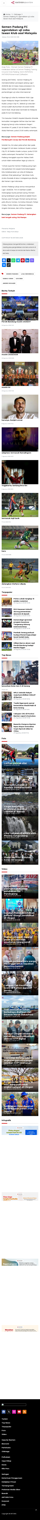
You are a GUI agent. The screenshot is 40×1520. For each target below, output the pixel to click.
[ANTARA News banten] (22, 3)
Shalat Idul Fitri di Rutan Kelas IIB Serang (17, 858)
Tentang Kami (8, 1486)
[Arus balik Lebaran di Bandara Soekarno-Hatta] (20, 780)
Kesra (4, 1465)
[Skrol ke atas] (36, 1510)
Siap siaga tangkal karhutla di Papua (19, 1252)
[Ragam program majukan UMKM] (20, 1292)
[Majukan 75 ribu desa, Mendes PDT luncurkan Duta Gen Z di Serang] (20, 672)
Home (8, 14)
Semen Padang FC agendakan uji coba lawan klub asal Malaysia (18, 18)
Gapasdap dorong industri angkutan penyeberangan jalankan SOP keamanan (18, 1060)
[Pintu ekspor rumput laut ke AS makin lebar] (20, 1159)
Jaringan (5, 1474)
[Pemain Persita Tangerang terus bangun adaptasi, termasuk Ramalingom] (20, 439)
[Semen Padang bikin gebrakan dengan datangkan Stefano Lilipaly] (20, 570)
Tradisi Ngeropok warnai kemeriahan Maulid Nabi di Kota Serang (25, 705)
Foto (4, 738)
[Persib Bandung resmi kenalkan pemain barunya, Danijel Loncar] (20, 407)
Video (4, 869)
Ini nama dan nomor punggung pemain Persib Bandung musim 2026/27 (19, 320)
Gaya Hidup (6, 1461)
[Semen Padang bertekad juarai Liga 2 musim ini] (20, 374)
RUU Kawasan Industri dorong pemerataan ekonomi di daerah (23, 611)
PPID (4, 1505)
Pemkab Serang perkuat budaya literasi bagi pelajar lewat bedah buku (25, 635)
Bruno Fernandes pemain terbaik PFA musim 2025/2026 (18, 353)
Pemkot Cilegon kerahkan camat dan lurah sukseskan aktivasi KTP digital (19, 1036)
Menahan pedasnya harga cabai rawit (18, 1385)
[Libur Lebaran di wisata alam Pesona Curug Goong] (20, 828)
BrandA (5, 1493)
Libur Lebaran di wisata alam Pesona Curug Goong (20, 834)
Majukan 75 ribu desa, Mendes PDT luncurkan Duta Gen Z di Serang (17, 685)
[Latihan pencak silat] (20, 756)
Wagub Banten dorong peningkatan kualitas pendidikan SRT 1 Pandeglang (16, 890)
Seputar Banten (8, 1440)
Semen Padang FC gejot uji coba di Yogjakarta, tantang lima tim (17, 484)
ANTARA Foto (7, 1497)
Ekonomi (5, 1444)
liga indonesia (27, 274)
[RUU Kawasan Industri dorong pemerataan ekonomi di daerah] (7, 612)
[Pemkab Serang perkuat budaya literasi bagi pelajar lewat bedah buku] (7, 636)
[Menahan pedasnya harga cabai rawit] (20, 1358)
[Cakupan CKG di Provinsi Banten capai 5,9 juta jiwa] (7, 717)
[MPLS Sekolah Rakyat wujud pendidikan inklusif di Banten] (7, 696)
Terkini (5, 1419)
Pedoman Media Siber (11, 1490)
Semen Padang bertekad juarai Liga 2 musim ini (18, 386)
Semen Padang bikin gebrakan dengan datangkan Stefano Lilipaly (19, 583)
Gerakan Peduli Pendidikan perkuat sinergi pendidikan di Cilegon (19, 915)
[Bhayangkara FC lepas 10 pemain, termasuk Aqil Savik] (20, 505)
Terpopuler (7, 592)
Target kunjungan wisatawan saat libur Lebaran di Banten (15, 809)
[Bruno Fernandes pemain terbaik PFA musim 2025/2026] (20, 341)
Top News (6, 655)
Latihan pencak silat (15, 763)
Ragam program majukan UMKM (18, 1319)
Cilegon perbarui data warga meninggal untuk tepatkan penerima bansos (20, 964)
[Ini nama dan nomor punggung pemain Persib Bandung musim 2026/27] (20, 308)
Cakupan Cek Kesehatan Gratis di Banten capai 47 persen (18, 988)
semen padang (12, 274)
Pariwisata (6, 1448)
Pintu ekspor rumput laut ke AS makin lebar (19, 1186)
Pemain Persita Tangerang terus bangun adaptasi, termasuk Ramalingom (20, 451)
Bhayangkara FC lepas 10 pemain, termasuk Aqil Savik (17, 517)
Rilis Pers (5, 1469)
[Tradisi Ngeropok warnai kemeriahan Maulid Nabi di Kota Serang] (7, 706)
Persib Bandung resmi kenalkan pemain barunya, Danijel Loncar (19, 419)
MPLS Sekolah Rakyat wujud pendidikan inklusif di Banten (24, 695)
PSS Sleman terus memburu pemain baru (18, 550)
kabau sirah (8, 278)
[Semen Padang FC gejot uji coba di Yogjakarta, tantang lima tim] (20, 472)
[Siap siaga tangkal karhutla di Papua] (20, 1225)
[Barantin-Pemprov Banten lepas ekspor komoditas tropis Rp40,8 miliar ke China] (7, 727)
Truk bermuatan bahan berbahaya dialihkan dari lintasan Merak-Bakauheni (18, 1012)
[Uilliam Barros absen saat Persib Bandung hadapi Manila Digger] (7, 646)
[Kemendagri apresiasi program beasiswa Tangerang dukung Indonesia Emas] (7, 623)
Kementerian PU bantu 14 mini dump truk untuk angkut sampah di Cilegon (18, 1084)
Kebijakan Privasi (9, 1482)
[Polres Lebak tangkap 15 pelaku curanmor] (7, 602)
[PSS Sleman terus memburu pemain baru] (20, 537)
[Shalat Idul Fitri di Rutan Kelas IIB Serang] (20, 852)
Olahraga (17, 14)
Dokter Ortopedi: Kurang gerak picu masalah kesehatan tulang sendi (18, 939)
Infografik (6, 1120)
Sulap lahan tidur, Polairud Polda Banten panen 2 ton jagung (18, 1109)
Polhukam (6, 1457)
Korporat (5, 1501)
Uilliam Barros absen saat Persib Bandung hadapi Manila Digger (24, 645)
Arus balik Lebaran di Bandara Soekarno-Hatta (18, 786)
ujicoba (19, 278)
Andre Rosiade (9, 283)
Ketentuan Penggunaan (12, 1478)
